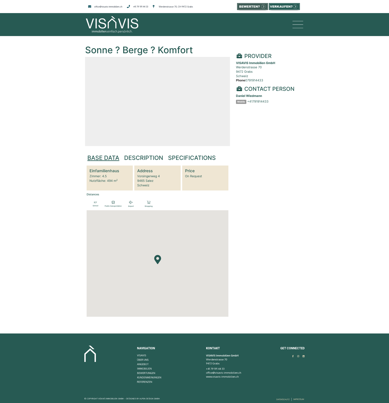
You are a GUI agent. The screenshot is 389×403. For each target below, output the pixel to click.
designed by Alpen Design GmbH (143, 399)
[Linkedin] (303, 356)
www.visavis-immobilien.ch (222, 376)
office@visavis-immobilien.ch (223, 372)
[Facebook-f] (293, 356)
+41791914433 (258, 101)
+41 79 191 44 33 (215, 368)
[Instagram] (298, 356)
